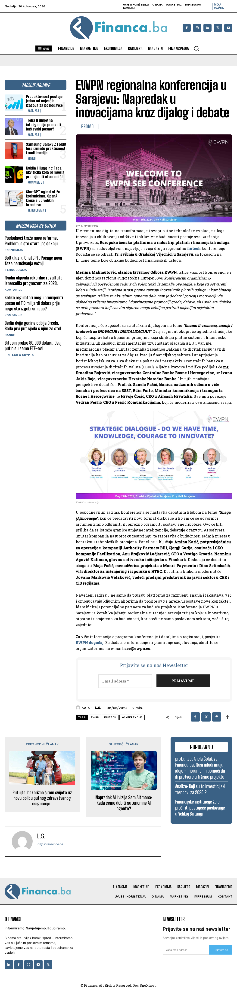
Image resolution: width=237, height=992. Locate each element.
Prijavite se (221, 950)
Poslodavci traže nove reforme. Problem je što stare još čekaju (31, 240)
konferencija (132, 717)
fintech (194, 248)
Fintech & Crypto (19, 354)
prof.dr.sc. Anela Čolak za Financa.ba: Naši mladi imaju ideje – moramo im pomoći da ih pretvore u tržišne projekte (200, 768)
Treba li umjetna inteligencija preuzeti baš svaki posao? (43, 124)
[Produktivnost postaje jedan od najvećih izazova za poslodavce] (14, 102)
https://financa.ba (50, 844)
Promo (87, 126)
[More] (227, 717)
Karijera (33, 110)
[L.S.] (79, 707)
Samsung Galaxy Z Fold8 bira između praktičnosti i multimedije (46, 148)
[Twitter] (48, 964)
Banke (10, 335)
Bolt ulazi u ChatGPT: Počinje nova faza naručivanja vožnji (33, 260)
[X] (218, 28)
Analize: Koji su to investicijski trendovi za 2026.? (200, 789)
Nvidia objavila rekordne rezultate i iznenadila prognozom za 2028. (34, 280)
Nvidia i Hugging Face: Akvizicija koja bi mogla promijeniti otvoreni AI (45, 172)
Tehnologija (36, 210)
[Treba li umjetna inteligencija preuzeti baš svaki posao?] (14, 126)
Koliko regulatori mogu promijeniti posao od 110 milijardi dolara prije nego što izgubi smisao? (34, 303)
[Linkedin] (207, 28)
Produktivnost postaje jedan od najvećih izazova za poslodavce (44, 100)
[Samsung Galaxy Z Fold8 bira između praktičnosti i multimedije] (14, 150)
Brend (32, 158)
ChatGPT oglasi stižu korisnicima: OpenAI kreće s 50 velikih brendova (43, 198)
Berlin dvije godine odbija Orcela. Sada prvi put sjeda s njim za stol (33, 325)
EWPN (95, 717)
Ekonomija (14, 250)
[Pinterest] (216, 717)
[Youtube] (228, 28)
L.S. (98, 708)
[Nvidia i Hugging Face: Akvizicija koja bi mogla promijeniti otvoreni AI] (14, 174)
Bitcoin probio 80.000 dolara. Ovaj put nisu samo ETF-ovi (33, 345)
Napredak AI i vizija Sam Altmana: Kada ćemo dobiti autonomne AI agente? (123, 803)
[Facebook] (187, 28)
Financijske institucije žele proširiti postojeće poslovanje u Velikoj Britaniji (200, 807)
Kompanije (35, 182)
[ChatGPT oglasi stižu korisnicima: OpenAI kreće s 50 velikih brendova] (14, 198)
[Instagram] (197, 28)
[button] (196, 48)
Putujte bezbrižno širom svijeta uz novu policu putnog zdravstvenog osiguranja (42, 798)
